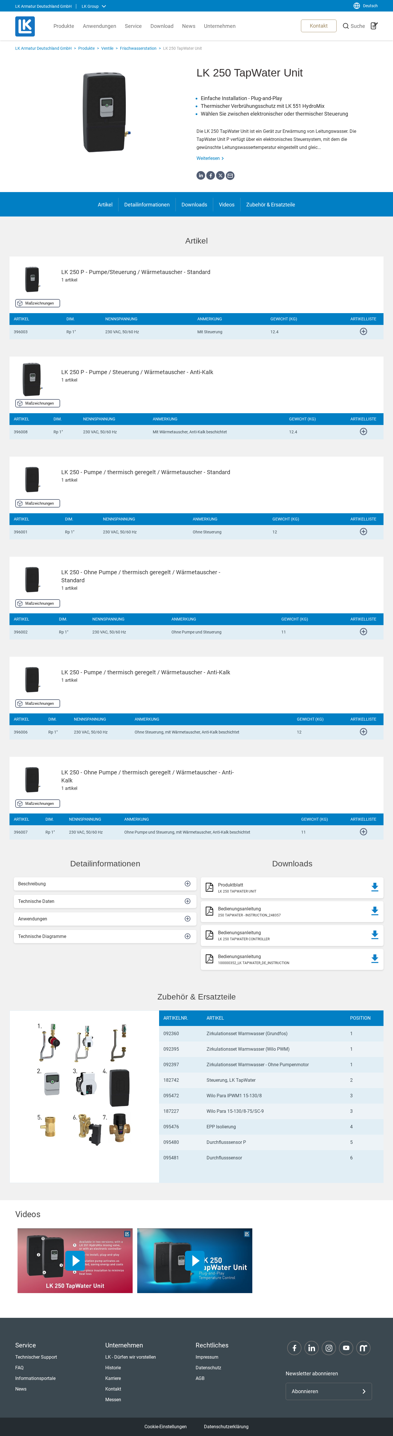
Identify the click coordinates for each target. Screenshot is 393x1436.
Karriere (113, 1378)
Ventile (107, 48)
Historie (113, 1367)
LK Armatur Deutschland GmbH (43, 48)
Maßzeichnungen (39, 303)
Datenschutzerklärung (226, 1426)
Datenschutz (208, 1367)
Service (133, 26)
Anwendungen (99, 26)
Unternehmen (220, 26)
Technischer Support (36, 1357)
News (188, 26)
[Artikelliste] (374, 26)
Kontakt (319, 26)
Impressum (207, 1357)
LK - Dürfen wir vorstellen (130, 1357)
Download (161, 26)
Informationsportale (35, 1378)
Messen (113, 1399)
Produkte (64, 26)
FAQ (19, 1367)
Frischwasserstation (138, 48)
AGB (200, 1378)
